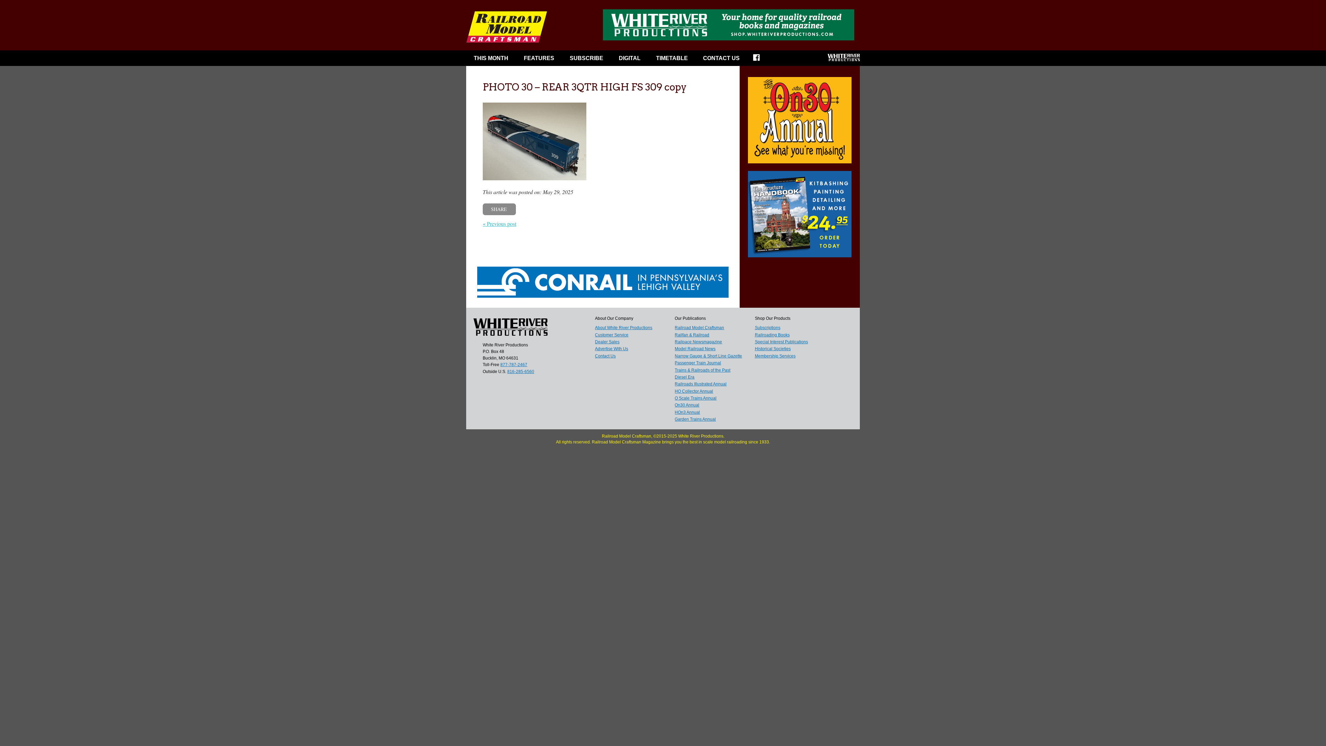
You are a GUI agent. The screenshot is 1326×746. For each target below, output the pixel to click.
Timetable (672, 58)
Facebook (761, 59)
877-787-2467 (513, 364)
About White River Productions (623, 327)
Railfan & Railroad (692, 335)
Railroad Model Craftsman (699, 327)
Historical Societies (773, 348)
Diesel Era (684, 377)
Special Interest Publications (781, 341)
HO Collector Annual (694, 391)
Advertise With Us (611, 348)
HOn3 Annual (687, 412)
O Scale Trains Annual (696, 398)
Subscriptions (767, 327)
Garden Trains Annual (695, 419)
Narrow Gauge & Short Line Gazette (708, 356)
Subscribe (586, 58)
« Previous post (499, 223)
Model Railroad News (695, 348)
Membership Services (775, 356)
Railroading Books (772, 335)
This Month (491, 58)
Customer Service (611, 335)
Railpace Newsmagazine (698, 341)
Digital (630, 58)
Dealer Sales (607, 341)
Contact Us (721, 58)
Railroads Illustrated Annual (701, 384)
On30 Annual (687, 405)
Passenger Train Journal (698, 363)
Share (499, 209)
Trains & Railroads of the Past (702, 370)
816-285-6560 (520, 371)
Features (539, 58)
